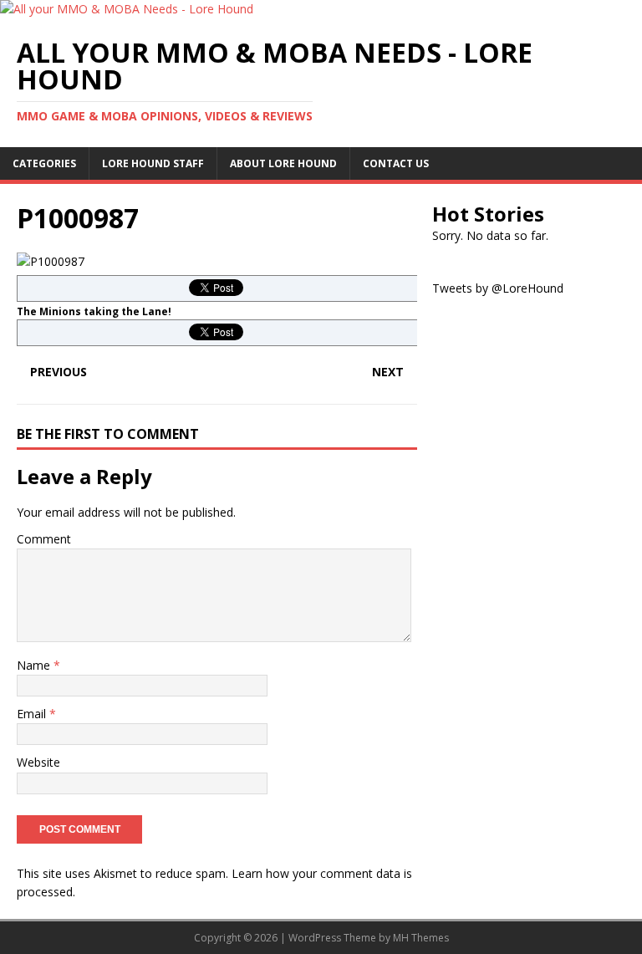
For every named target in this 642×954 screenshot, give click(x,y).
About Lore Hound (283, 163)
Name (35, 665)
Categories (44, 163)
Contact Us (396, 163)
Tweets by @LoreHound (497, 288)
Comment (44, 539)
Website (38, 762)
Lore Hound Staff (153, 163)
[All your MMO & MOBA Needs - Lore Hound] (126, 9)
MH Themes (421, 938)
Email (33, 714)
